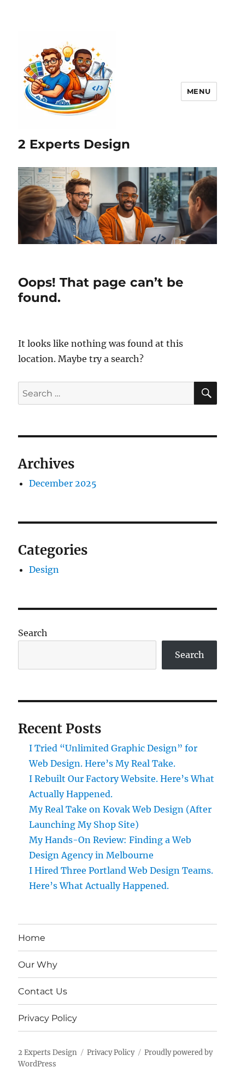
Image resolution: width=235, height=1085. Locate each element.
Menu (199, 91)
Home (31, 938)
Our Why (37, 964)
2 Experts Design (74, 144)
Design (44, 569)
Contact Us (42, 991)
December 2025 (63, 483)
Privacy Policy (47, 1018)
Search (33, 632)
